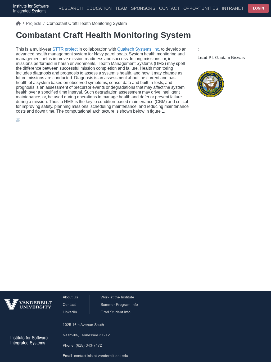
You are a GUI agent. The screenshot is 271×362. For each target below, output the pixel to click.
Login (258, 8)
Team (121, 8)
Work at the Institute (117, 297)
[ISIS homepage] (29, 8)
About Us (70, 297)
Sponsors (143, 8)
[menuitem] (121, 11)
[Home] (18, 23)
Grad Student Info (115, 312)
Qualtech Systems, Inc (138, 49)
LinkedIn (70, 312)
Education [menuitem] (99, 8)
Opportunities (200, 8)
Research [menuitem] (70, 8)
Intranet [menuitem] (233, 8)
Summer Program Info (119, 304)
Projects (33, 23)
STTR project (65, 49)
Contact (169, 8)
